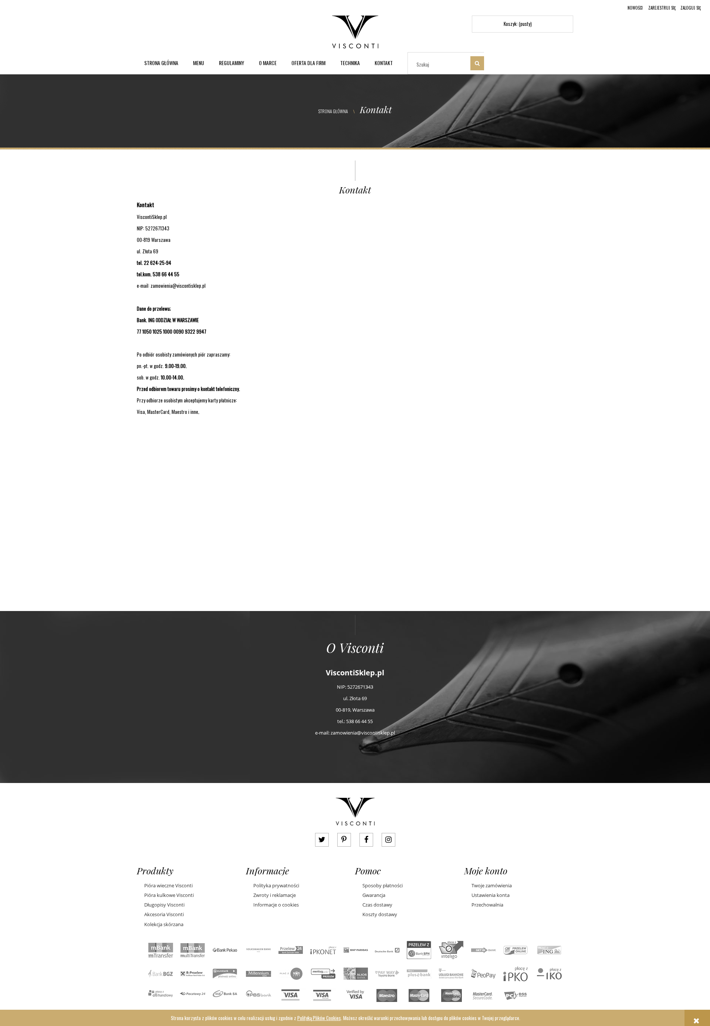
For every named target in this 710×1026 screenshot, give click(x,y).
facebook (366, 840)
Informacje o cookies (276, 904)
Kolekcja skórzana (163, 924)
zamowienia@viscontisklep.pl (179, 285)
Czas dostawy (377, 904)
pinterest (344, 840)
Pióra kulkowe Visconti (169, 895)
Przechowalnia (487, 904)
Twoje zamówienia (491, 885)
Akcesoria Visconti (164, 914)
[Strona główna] (355, 30)
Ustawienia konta (490, 895)
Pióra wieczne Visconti (168, 885)
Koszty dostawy (379, 914)
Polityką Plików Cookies (319, 1018)
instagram (388, 840)
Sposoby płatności (382, 885)
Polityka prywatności (276, 885)
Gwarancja (373, 895)
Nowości (635, 8)
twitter (322, 840)
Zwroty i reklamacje (274, 895)
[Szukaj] (477, 63)
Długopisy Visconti (164, 904)
